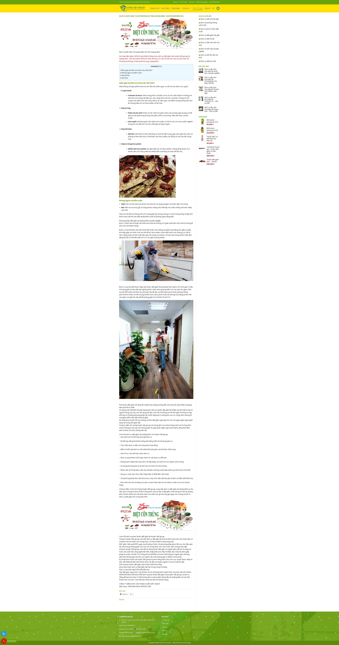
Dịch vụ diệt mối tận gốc (209, 19)
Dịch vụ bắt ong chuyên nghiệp (209, 50)
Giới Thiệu (165, 8)
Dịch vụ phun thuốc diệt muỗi (209, 30)
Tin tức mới (198, 8)
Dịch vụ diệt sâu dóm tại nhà (209, 43)
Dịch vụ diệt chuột (207, 39)
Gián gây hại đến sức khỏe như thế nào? (136, 70)
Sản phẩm (176, 8)
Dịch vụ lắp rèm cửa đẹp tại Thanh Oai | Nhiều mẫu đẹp (211, 90)
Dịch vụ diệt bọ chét (208, 61)
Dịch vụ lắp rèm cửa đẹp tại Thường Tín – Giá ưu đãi (211, 100)
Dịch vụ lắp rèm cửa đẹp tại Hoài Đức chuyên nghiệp (212, 71)
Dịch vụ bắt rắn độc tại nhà (208, 56)
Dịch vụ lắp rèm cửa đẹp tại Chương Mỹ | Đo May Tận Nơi (210, 80)
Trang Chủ (154, 8)
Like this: (124, 78)
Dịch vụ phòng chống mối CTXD (208, 24)
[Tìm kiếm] (213, 8)
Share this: (125, 75)
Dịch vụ (186, 8)
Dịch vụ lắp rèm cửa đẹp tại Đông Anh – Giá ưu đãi (211, 109)
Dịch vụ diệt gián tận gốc (210, 35)
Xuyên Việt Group (185, 642)
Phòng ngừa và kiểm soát (131, 73)
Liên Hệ (207, 8)
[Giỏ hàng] (218, 8)
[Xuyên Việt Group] (132, 8)
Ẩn (160, 66)
